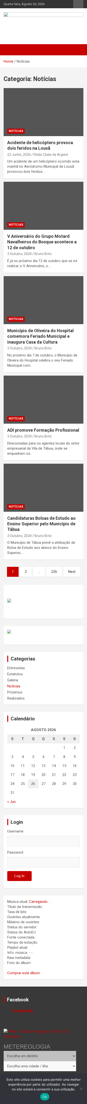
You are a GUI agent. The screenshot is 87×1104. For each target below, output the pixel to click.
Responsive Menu (78, 4)
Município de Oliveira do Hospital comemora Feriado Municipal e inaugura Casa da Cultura (40, 336)
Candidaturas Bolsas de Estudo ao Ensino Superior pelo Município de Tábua (41, 524)
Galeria (12, 680)
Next (71, 571)
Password (15, 852)
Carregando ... (40, 901)
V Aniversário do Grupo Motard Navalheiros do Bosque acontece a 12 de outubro (42, 242)
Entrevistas (16, 668)
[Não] (81, 1088)
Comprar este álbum (23, 973)
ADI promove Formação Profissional (43, 430)
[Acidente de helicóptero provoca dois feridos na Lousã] (43, 112)
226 (54, 571)
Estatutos (15, 674)
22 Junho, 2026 (19, 155)
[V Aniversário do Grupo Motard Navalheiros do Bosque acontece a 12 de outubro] (43, 205)
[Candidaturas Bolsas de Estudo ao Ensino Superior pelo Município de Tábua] (43, 487)
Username (15, 831)
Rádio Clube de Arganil (51, 155)
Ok (45, 1097)
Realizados (16, 698)
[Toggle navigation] (10, 49)
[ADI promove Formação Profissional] (43, 399)
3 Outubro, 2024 (19, 254)
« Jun (11, 801)
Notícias (16, 131)
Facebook (18, 1000)
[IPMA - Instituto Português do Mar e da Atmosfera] (40, 1034)
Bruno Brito (43, 254)
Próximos (14, 692)
